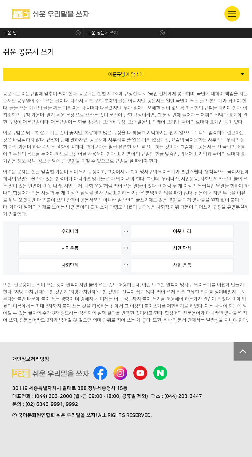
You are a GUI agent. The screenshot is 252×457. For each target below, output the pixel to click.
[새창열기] (100, 373)
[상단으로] (243, 351)
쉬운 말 (10, 32)
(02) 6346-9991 (44, 404)
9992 (72, 404)
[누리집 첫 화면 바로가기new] (50, 14)
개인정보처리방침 (30, 359)
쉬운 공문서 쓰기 (103, 32)
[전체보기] (232, 13)
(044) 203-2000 (53, 396)
